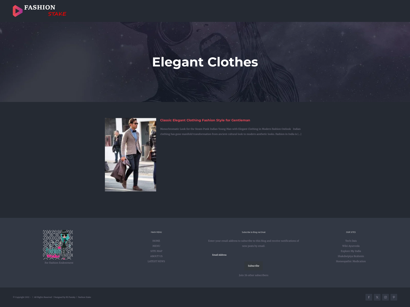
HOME (156, 240)
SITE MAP (156, 251)
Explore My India (351, 251)
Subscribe (253, 265)
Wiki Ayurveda (351, 245)
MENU (156, 245)
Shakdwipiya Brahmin (351, 256)
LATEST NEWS (156, 261)
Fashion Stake (84, 297)
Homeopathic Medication (351, 261)
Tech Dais (351, 240)
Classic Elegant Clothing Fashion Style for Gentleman (205, 120)
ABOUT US (156, 256)
